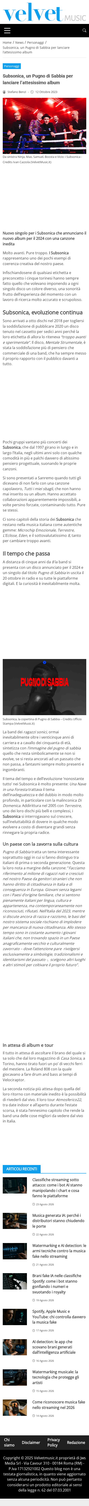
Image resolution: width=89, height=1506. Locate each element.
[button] (84, 30)
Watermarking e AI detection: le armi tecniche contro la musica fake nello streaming (59, 1251)
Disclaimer (31, 1442)
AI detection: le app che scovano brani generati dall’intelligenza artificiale (54, 1347)
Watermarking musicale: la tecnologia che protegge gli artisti (55, 1377)
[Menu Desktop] (7, 30)
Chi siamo (9, 1442)
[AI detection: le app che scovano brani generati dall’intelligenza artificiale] (15, 1347)
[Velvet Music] (44, 11)
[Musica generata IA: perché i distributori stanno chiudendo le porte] (15, 1221)
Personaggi (11, 66)
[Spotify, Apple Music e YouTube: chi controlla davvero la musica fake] (15, 1317)
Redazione (76, 1442)
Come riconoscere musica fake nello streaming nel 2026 (58, 1404)
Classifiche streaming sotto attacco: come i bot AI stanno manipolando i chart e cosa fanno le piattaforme (57, 1187)
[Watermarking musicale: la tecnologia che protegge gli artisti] (15, 1377)
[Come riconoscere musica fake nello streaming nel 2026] (15, 1407)
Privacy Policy (53, 1442)
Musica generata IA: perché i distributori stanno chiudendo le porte (58, 1221)
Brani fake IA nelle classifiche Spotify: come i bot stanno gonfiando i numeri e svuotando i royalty (56, 1283)
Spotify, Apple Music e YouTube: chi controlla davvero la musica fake (59, 1317)
